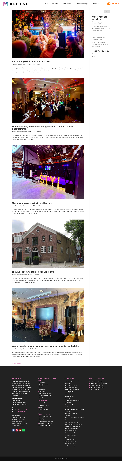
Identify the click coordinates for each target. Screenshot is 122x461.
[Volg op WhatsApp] (23, 430)
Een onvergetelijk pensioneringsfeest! (32, 61)
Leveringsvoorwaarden (97, 387)
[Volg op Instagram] (17, 430)
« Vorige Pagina (16, 363)
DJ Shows (42, 387)
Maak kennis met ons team (99, 383)
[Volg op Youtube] (20, 430)
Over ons (96, 4)
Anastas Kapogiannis (21, 64)
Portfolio (38, 64)
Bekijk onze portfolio (97, 385)
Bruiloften (42, 382)
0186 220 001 (22, 412)
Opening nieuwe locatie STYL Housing (32, 203)
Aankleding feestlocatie (46, 421)
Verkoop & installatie (45, 423)
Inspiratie (55, 4)
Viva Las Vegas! (43, 407)
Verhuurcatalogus (82, 4)
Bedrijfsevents (43, 385)
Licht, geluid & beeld (45, 417)
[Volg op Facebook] (13, 430)
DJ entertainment (44, 425)
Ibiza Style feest (44, 409)
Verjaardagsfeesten (45, 393)
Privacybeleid (95, 389)
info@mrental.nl (22, 410)
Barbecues (42, 391)
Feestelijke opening (45, 395)
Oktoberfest (42, 403)
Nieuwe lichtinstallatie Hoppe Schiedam (33, 271)
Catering (41, 419)
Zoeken (107, 11)
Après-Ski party (44, 405)
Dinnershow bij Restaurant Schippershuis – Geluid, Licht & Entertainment (42, 127)
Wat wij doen (67, 4)
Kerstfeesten (43, 398)
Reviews (117, 4)
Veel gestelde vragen (97, 381)
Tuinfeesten (42, 389)
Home (46, 4)
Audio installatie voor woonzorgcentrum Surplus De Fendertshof (46, 346)
